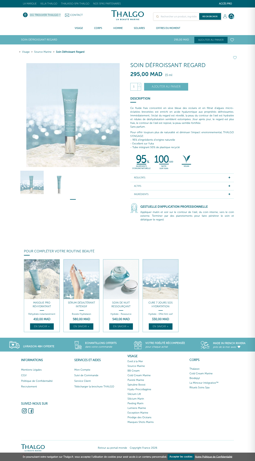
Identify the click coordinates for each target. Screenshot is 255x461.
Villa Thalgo (48, 3)
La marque (30, 3)
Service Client (82, 381)
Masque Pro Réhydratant (42, 304)
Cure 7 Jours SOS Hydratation (160, 304)
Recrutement (29, 386)
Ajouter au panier (211, 39)
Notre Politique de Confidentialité (213, 456)
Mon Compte (82, 369)
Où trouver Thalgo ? (45, 15)
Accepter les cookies (181, 456)
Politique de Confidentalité (37, 381)
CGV (24, 375)
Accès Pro (225, 3)
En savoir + (42, 326)
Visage (26, 51)
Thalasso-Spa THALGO (75, 3)
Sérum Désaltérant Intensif (81, 304)
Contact (76, 15)
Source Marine (43, 51)
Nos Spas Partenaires (107, 3)
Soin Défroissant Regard (70, 51)
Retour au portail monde (112, 447)
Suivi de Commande (86, 375)
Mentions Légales (31, 369)
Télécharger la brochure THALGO (94, 386)
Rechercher (210, 16)
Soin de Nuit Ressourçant (120, 304)
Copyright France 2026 (143, 447)
